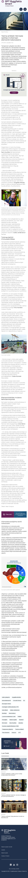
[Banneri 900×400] (14, 748)
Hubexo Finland (5, 856)
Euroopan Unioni (6, 703)
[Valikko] (25, 9)
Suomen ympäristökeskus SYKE (10, 726)
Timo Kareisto (5, 732)
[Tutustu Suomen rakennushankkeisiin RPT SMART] (14, 517)
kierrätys (4, 713)
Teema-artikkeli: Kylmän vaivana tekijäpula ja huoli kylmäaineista (13, 795)
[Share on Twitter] (5, 692)
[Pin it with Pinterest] (10, 692)
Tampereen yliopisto (7, 729)
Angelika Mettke (16, 697)
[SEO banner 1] (14, 96)
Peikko (19, 716)
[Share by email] (15, 692)
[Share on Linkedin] (13, 692)
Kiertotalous (12, 713)
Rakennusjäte (13, 719)
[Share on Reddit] (7, 692)
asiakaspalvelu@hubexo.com (8, 838)
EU (24, 700)
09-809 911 (4, 840)
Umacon (14, 732)
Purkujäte (4, 719)
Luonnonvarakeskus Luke (8, 716)
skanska (21, 723)
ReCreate (4, 723)
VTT (19, 732)
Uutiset (3, 850)
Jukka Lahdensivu (14, 710)
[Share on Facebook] (2, 692)
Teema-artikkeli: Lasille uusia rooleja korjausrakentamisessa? (11, 774)
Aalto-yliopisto (6, 697)
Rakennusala (4, 853)
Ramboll (21, 719)
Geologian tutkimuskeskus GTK (10, 707)
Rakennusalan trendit (6, 846)
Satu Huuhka (12, 723)
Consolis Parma (17, 700)
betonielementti (6, 700)
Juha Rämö (5, 710)
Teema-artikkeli (19, 729)
